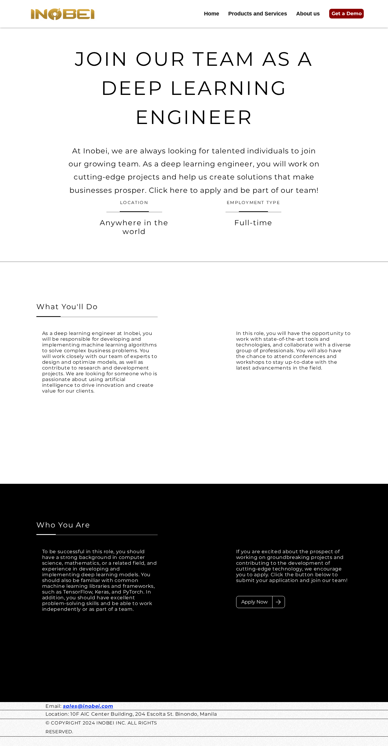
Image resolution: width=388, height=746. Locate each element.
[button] (346, 13)
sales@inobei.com (88, 706)
